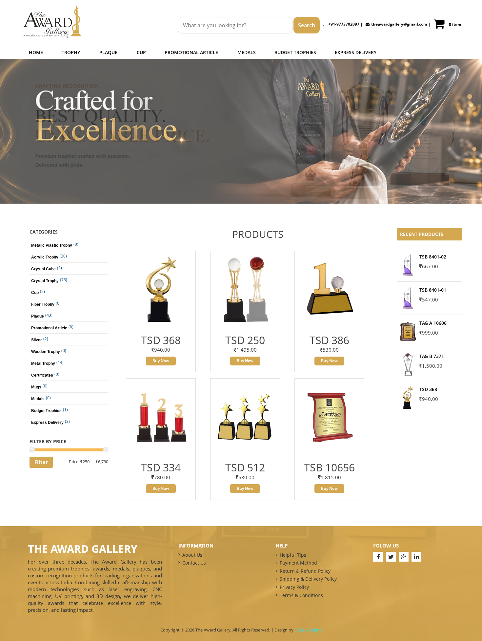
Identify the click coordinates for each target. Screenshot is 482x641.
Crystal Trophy (45, 281)
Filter (41, 462)
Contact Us (194, 563)
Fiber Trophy (42, 304)
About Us (192, 555)
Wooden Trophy (45, 351)
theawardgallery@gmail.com (399, 24)
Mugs (36, 387)
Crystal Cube (43, 269)
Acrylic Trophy (44, 257)
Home (36, 52)
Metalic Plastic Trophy (51, 245)
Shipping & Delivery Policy (308, 579)
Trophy (71, 52)
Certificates (42, 375)
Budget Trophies (295, 52)
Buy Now (160, 360)
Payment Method (298, 563)
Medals (246, 52)
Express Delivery (355, 52)
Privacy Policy (294, 587)
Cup (141, 52)
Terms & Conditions (301, 595)
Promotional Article (191, 52)
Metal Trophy (43, 363)
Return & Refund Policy (305, 571)
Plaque (108, 52)
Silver (36, 340)
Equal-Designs (308, 630)
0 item (455, 24)
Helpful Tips (293, 555)
